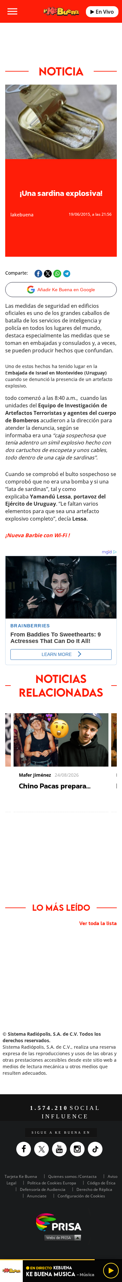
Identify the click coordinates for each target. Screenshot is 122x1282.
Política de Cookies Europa (51, 1183)
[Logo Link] (61, 11)
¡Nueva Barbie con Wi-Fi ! (37, 535)
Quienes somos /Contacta (72, 1176)
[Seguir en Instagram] (79, 1149)
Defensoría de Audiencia (42, 1189)
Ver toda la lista (98, 923)
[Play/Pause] (111, 1270)
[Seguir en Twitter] (43, 1149)
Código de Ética (101, 1183)
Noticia (61, 71)
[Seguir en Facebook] (25, 1149)
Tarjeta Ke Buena (21, 1176)
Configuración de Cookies (81, 1196)
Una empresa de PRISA (61, 1221)
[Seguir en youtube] (61, 1149)
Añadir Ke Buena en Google (66, 289)
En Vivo (104, 11)
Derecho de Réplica (94, 1189)
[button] (61, 1259)
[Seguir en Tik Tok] (97, 1149)
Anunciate (37, 1196)
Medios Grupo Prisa (61, 1237)
